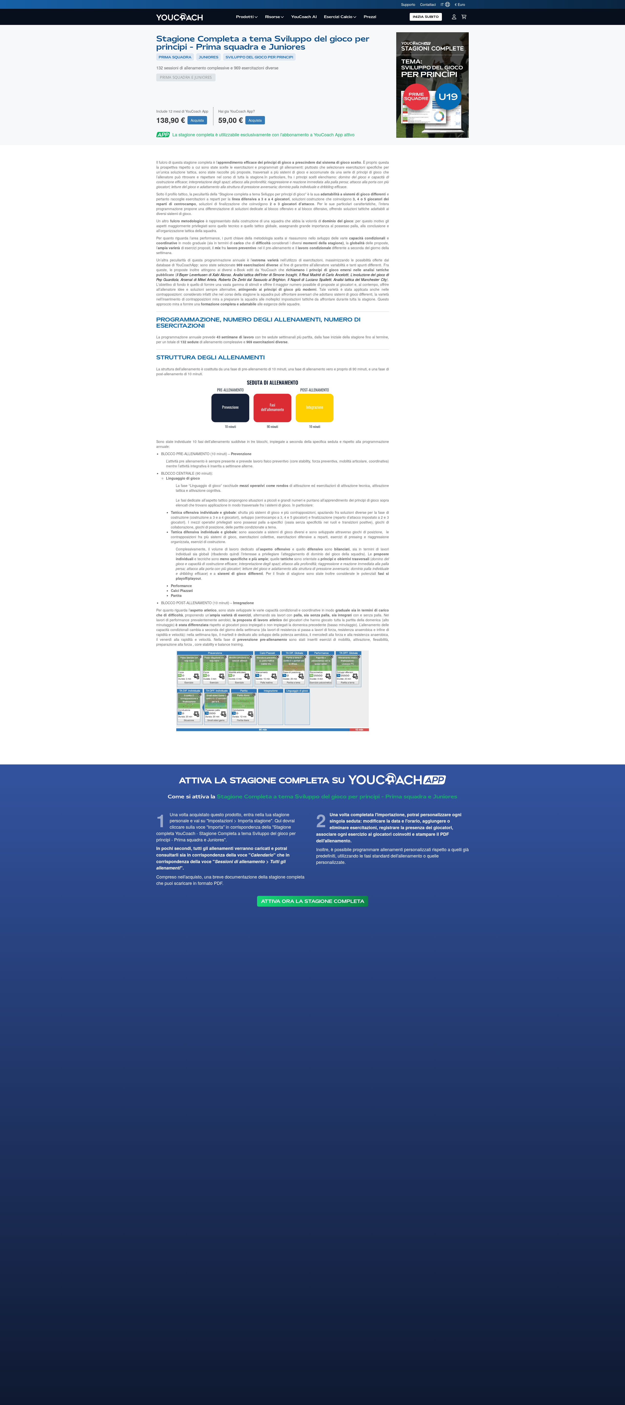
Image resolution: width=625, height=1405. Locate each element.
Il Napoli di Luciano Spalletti (309, 279)
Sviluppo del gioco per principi (259, 57)
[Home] (194, 17)
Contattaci (428, 4)
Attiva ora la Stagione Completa (312, 901)
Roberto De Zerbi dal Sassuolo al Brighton (252, 279)
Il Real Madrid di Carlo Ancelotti (323, 274)
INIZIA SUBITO (426, 17)
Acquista (197, 120)
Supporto (408, 4)
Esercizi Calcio (338, 16)
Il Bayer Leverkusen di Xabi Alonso (204, 274)
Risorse (272, 16)
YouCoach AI (304, 16)
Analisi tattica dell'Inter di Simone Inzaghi (265, 274)
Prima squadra (175, 57)
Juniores (208, 57)
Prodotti (245, 16)
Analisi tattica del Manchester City (360, 279)
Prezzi (370, 16)
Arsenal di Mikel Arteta (198, 279)
